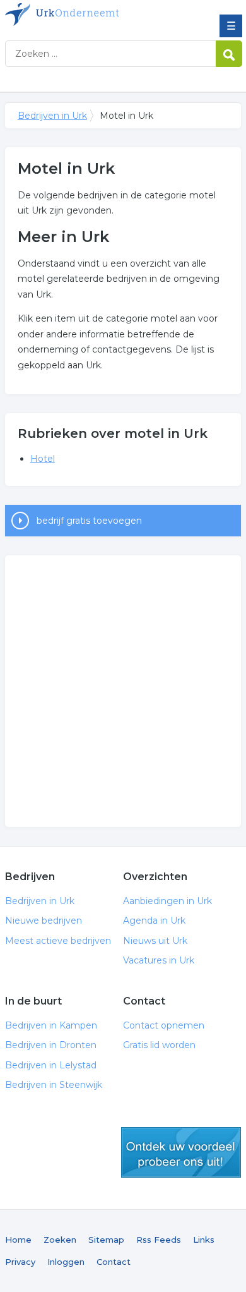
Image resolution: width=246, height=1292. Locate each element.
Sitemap (106, 1240)
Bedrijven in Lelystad (51, 1065)
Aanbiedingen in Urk (167, 901)
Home (18, 1240)
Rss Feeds (158, 1240)
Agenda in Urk (154, 920)
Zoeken (60, 1240)
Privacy (20, 1262)
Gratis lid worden (159, 1045)
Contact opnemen (163, 1025)
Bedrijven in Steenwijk (53, 1084)
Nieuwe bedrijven (43, 920)
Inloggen (66, 1262)
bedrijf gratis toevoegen (89, 520)
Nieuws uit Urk (155, 940)
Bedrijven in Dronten (51, 1045)
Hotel (42, 458)
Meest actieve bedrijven (58, 940)
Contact (114, 1262)
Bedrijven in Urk (96, 14)
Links (203, 1240)
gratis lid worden (181, 1152)
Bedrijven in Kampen (51, 1025)
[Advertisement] (123, 691)
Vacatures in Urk (158, 960)
